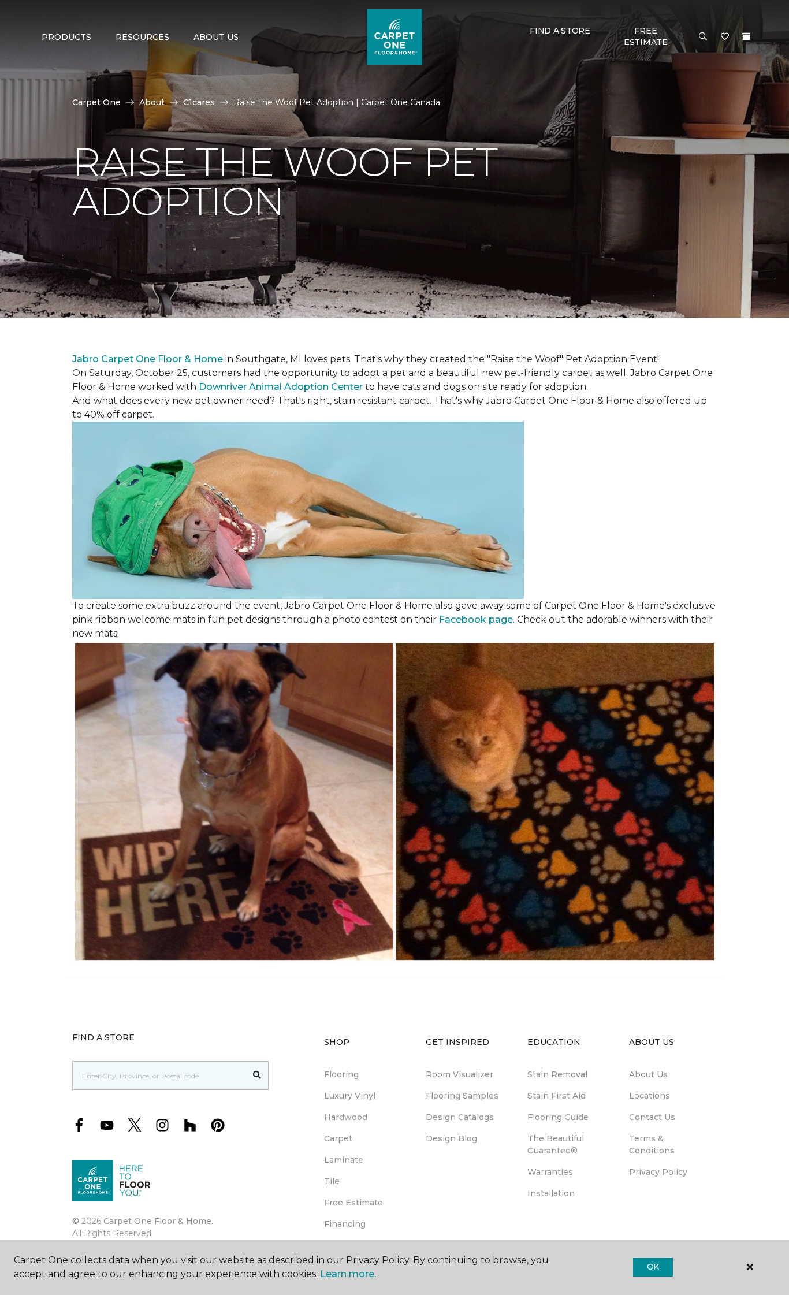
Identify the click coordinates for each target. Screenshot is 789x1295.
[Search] (257, 1075)
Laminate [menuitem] (343, 1160)
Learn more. (348, 1273)
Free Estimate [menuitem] (353, 1202)
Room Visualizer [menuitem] (459, 1074)
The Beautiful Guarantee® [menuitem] (555, 1144)
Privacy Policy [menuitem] (658, 1172)
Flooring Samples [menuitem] (462, 1096)
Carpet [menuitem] (338, 1138)
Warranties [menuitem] (550, 1172)
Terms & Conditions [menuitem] (652, 1144)
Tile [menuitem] (332, 1181)
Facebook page (476, 619)
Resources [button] (142, 37)
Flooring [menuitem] (341, 1074)
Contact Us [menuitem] (652, 1117)
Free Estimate (646, 36)
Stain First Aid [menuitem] (556, 1096)
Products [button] (66, 37)
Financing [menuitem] (345, 1224)
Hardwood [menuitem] (345, 1117)
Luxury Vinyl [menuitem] (349, 1096)
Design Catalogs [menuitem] (460, 1117)
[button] (703, 37)
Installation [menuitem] (551, 1193)
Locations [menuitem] (649, 1096)
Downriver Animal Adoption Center (282, 386)
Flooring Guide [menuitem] (558, 1117)
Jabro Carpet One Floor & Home (147, 358)
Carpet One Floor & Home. (158, 1221)
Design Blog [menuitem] (451, 1138)
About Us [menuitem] (648, 1074)
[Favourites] (725, 37)
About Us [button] (216, 37)
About (152, 102)
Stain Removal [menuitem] (557, 1074)
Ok (653, 1266)
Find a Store (560, 30)
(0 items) (746, 36)
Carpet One (96, 102)
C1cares (199, 102)
